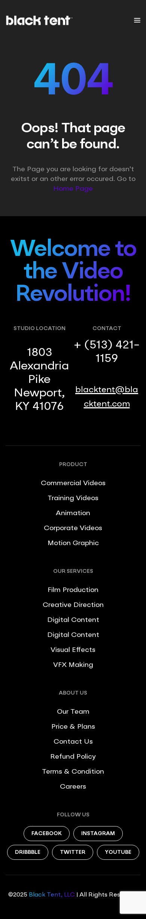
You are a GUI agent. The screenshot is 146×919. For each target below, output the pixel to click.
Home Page (73, 188)
